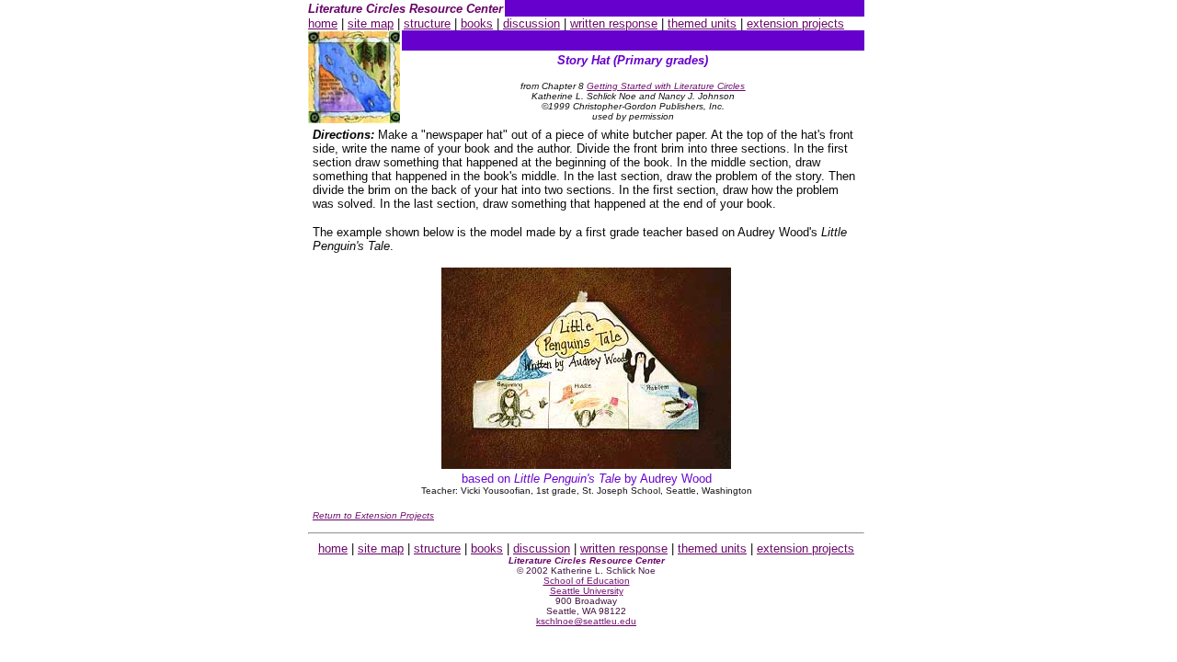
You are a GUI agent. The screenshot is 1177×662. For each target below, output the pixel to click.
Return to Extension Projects (373, 515)
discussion (531, 23)
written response (613, 23)
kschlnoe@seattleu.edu (586, 621)
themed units (702, 23)
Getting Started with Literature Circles (666, 86)
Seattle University (586, 591)
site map (371, 23)
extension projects (795, 23)
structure (427, 23)
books (477, 23)
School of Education (586, 581)
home (322, 23)
